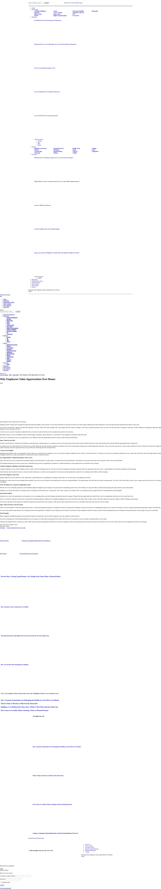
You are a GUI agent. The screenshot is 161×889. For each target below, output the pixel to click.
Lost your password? (5, 888)
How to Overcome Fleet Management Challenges (15, 664)
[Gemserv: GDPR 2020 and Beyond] (48, 226)
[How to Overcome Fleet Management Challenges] (18, 661)
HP (38, 142)
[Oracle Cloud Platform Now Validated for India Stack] (48, 112)
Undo (1, 868)
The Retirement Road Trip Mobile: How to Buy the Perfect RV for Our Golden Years (25, 636)
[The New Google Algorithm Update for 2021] (48, 88)
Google (40, 141)
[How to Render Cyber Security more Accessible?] (18, 603)
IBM (39, 144)
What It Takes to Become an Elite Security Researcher (19, 703)
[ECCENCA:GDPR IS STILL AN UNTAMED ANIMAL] (48, 249)
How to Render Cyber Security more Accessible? (15, 607)
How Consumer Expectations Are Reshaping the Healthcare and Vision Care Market (30, 700)
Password (2, 879)
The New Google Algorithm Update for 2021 (44, 68)
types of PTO (123, 443)
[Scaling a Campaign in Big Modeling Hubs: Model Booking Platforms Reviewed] (50, 830)
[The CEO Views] (5, 294)
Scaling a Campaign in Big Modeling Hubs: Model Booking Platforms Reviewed (55, 833)
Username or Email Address (7, 876)
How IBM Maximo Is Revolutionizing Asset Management (47, 20)
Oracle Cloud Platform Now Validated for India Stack (47, 91)
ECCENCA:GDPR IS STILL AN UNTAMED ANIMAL (47, 229)
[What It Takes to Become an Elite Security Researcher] (50, 772)
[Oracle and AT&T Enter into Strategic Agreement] (48, 136)
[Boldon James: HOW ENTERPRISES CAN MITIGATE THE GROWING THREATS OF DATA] (48, 273)
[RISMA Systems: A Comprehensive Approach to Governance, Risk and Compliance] (48, 178)
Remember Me (6, 882)
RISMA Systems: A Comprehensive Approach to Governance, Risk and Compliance (53, 157)
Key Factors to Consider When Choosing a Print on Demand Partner (24, 710)
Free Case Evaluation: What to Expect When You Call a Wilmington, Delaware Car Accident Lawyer (30, 693)
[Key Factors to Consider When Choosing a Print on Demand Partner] (50, 801)
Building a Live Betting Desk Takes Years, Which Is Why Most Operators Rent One (29, 707)
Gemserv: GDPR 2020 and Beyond (42, 205)
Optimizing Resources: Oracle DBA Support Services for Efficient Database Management (55, 44)
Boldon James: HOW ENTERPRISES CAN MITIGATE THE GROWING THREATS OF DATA (56, 252)
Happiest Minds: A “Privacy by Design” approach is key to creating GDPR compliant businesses (56, 181)
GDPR (39, 278)
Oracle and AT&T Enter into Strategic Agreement (46, 115)
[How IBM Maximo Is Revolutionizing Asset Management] (48, 41)
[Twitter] (130, 3)
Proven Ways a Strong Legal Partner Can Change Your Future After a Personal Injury (31, 576)
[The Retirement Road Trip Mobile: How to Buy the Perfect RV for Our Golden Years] (18, 632)
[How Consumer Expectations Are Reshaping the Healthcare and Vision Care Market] (50, 743)
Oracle (39, 145)
